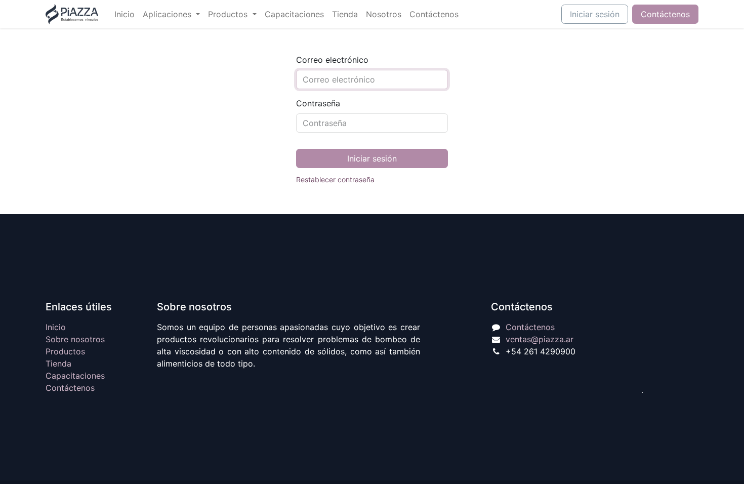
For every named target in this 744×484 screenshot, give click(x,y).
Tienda (58, 363)
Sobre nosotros (75, 339)
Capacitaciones (75, 376)
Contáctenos (665, 14)
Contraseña (318, 103)
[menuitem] (124, 14)
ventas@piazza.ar (539, 339)
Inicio (56, 327)
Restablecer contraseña (335, 179)
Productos (65, 351)
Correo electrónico (332, 60)
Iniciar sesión (594, 14)
